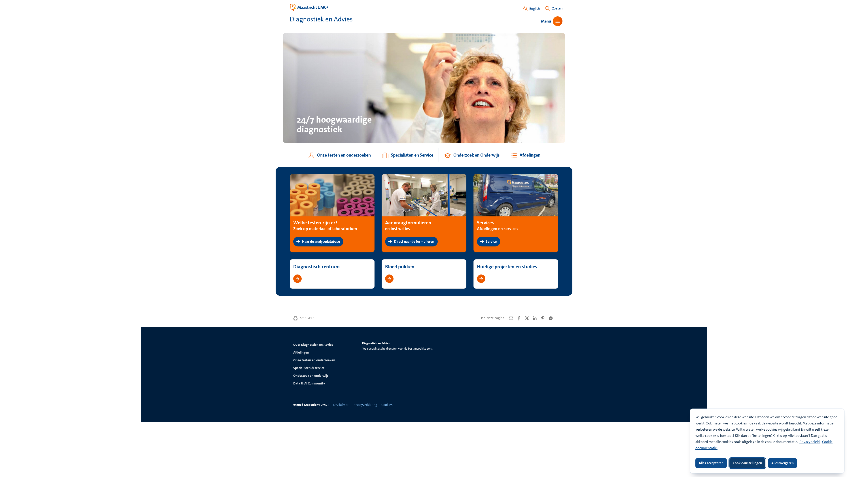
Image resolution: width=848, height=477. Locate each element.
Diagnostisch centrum (316, 266)
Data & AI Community (309, 383)
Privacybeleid (809, 441)
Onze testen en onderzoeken (314, 360)
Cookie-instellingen (747, 463)
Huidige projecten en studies (507, 266)
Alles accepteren (711, 463)
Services (485, 223)
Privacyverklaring (365, 405)
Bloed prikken (400, 266)
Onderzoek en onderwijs (310, 375)
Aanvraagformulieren (408, 223)
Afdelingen (301, 352)
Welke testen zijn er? (315, 223)
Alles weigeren (782, 463)
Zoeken (557, 8)
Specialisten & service (309, 368)
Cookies (386, 405)
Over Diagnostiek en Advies (313, 345)
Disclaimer (340, 405)
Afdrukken (306, 318)
